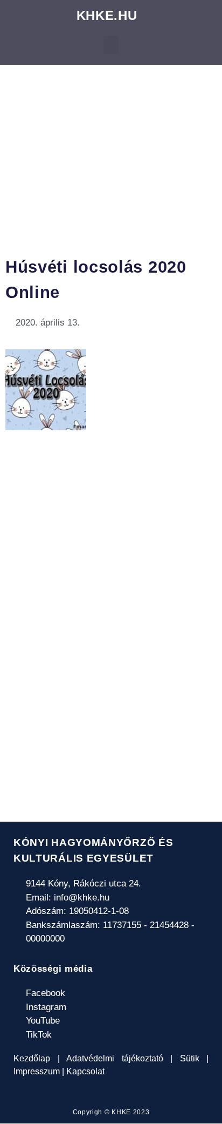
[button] (111, 45)
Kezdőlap (35, 1058)
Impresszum (37, 1071)
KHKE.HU (107, 15)
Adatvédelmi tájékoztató (115, 1058)
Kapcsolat (84, 1071)
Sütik (189, 1058)
